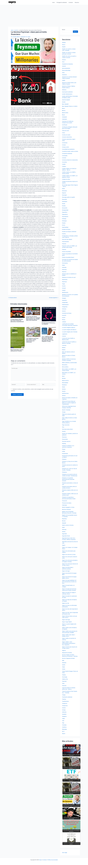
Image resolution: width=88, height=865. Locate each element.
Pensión (64, 431)
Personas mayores (66, 441)
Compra (64, 144)
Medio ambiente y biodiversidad (69, 362)
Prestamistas (65, 453)
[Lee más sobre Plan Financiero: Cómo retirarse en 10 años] (17, 337)
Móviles (64, 378)
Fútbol (63, 265)
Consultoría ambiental (67, 153)
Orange (63, 412)
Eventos (64, 233)
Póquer (63, 449)
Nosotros (77, 2)
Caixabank (64, 117)
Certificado (64, 124)
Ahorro (63, 44)
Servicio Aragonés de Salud (68, 658)
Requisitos (64, 518)
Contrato (64, 157)
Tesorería (64, 685)
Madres (63, 347)
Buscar (63, 29)
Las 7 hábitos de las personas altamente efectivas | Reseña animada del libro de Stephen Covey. (47, 339)
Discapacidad (65, 210)
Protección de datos (66, 503)
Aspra (40, 859)
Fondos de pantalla (66, 251)
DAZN (63, 188)
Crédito (63, 164)
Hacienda (64, 267)
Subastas (64, 662)
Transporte (64, 703)
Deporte (64, 192)
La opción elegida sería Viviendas (69, 331)
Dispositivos (65, 214)
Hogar (63, 283)
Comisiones (64, 142)
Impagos (64, 298)
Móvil (63, 376)
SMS (63, 660)
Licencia (64, 336)
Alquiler (63, 46)
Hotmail (64, 288)
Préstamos (64, 472)
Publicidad (64, 505)
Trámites (64, 699)
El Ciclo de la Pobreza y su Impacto (48, 323)
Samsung (64, 529)
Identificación (65, 292)
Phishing (64, 443)
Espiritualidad (65, 227)
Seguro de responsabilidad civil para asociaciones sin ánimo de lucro (69, 582)
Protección (64, 500)
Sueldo (63, 664)
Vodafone (64, 727)
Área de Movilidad (66, 70)
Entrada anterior (12, 297)
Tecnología (64, 677)
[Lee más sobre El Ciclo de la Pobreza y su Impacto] (49, 314)
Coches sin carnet (66, 134)
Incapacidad (65, 302)
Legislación (64, 334)
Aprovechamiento (66, 68)
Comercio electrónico (67, 137)
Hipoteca (64, 271)
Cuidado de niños (66, 179)
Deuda (63, 203)
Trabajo (63, 694)
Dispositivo (64, 212)
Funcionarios (65, 263)
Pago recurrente (65, 424)
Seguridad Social (66, 535)
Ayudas (63, 102)
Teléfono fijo (65, 679)
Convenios (64, 162)
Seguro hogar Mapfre (67, 621)
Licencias (64, 345)
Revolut (63, 520)
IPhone (63, 319)
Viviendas (64, 725)
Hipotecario (64, 279)
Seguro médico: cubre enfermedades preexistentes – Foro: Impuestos (69, 643)
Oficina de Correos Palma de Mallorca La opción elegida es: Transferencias (69, 403)
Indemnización (65, 304)
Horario (63, 286)
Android (64, 66)
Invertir (63, 317)
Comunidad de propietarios (68, 149)
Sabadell (64, 523)
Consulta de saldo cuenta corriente (70, 151)
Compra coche (65, 147)
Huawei (63, 290)
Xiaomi (63, 733)
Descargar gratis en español (68, 197)
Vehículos (64, 712)
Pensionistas (65, 439)
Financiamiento (65, 241)
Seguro (63, 545)
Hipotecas (64, 281)
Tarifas (63, 669)
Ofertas (63, 395)
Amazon (64, 59)
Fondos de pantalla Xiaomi (68, 257)
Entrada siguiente (53, 297)
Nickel (63, 387)
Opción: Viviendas (66, 409)
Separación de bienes (67, 652)
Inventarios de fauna (66, 313)
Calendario (64, 119)
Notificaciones (65, 393)
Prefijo (63, 451)
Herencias (64, 269)
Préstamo (64, 459)
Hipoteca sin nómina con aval (68, 277)
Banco (63, 108)
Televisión (64, 681)
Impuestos (64, 300)
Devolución (64, 208)
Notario (63, 391)
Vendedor (64, 714)
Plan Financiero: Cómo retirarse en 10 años (16, 350)
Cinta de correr (65, 130)
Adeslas (64, 42)
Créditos (64, 166)
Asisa (63, 72)
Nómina (64, 389)
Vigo (63, 722)
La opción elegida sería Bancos (69, 329)
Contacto (71, 2)
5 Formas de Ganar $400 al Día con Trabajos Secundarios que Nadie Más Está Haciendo (33, 318)
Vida (63, 720)
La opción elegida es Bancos (68, 327)
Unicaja (63, 709)
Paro (63, 427)
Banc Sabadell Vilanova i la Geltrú (69, 106)
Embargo (64, 218)
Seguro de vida (65, 603)
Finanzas (64, 249)
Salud (63, 527)
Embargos (64, 220)
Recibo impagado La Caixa (68, 507)
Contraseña (64, 155)
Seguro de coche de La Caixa (68, 554)
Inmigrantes (64, 306)
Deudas (63, 205)
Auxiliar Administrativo (67, 94)
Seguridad (64, 533)
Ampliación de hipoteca (67, 64)
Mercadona (64, 364)
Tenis (63, 683)
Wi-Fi (63, 731)
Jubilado (64, 321)
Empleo (63, 223)
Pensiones (64, 437)
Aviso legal (64, 852)
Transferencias (65, 701)
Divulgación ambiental (62, 2)
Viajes (63, 718)
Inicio (53, 2)
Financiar (64, 243)
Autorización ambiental (67, 91)
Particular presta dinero (67, 429)
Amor (63, 61)
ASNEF (63, 80)
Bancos (63, 110)
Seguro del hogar (66, 619)
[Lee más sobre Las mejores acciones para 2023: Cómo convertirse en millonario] (33, 331)
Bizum (63, 114)
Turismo (64, 707)
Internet (64, 311)
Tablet (63, 667)
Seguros (64, 650)
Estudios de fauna (66, 229)
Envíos (63, 225)
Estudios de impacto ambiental (69, 231)
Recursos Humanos (66, 509)
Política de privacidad (53, 859)
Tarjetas (64, 674)
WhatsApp (64, 729)
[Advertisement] (44, 14)
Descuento (64, 199)
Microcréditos (65, 366)
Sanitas (63, 531)
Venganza (64, 716)
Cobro (63, 132)
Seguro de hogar (66, 571)
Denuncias (64, 190)
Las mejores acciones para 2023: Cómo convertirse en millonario (32, 340)
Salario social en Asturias (67, 525)
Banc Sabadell (65, 104)
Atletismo (64, 89)
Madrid (63, 349)
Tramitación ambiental (67, 697)
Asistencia (64, 74)
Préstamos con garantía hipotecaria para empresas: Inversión (68, 479)
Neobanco (64, 384)
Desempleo (64, 201)
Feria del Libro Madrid (67, 239)
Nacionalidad (65, 382)
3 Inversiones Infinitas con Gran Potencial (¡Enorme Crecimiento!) (17, 320)
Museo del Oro (65, 380)
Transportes (65, 705)
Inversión (64, 315)
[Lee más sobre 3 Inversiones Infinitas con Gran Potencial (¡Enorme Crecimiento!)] (17, 312)
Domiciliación (65, 216)
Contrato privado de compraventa (70, 160)
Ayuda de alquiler (66, 99)
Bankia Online (65, 112)
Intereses (64, 308)
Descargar (64, 195)
